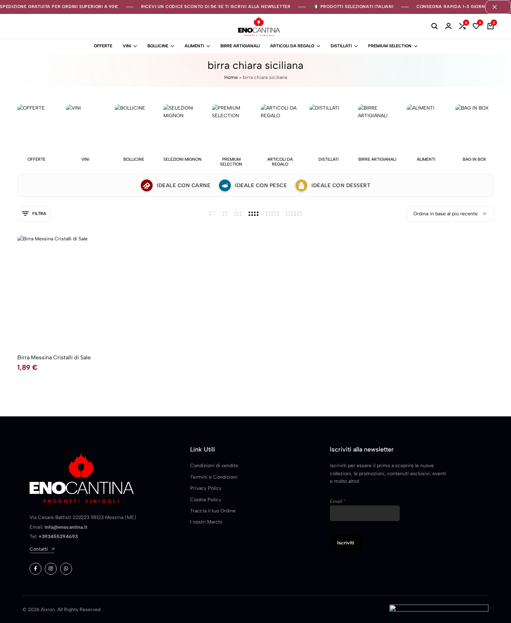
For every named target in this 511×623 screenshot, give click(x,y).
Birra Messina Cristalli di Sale (54, 357)
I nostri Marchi (206, 522)
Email (338, 501)
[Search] (434, 26)
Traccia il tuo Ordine (213, 511)
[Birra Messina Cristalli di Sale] (73, 290)
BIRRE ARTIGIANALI (240, 45)
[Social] (35, 569)
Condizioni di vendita (214, 466)
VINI (127, 45)
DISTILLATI (341, 45)
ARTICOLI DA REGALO (292, 45)
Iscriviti (345, 543)
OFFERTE (103, 45)
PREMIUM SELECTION (390, 45)
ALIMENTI (194, 45)
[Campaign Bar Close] (498, 7)
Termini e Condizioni (213, 477)
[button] (462, 26)
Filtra (39, 213)
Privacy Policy (205, 488)
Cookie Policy (205, 500)
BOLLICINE (157, 45)
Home (231, 77)
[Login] (448, 26)
